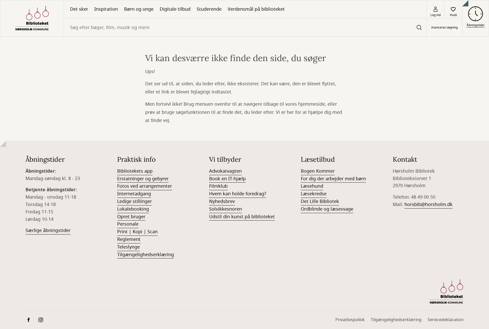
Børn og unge (139, 9)
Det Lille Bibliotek (320, 201)
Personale (128, 224)
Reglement (129, 239)
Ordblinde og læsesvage (327, 209)
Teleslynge (128, 247)
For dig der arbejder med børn (333, 178)
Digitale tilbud (175, 9)
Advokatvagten (225, 171)
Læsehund (312, 186)
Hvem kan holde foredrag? (237, 193)
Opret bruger (131, 216)
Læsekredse (314, 193)
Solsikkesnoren (225, 209)
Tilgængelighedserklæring (145, 254)
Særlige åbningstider (48, 230)
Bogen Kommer (318, 171)
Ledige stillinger (134, 201)
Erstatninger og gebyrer (143, 178)
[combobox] (245, 27)
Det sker (79, 9)
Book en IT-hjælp (227, 178)
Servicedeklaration (446, 320)
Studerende (209, 9)
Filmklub (218, 186)
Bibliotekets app (135, 171)
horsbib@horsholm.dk (428, 204)
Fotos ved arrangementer (144, 186)
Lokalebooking (133, 209)
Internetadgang (134, 193)
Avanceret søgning (444, 27)
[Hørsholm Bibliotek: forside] (32, 18)
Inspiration (106, 9)
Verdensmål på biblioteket (256, 9)
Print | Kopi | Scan (137, 231)
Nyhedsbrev (222, 201)
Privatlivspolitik (350, 320)
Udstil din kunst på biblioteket (242, 216)
